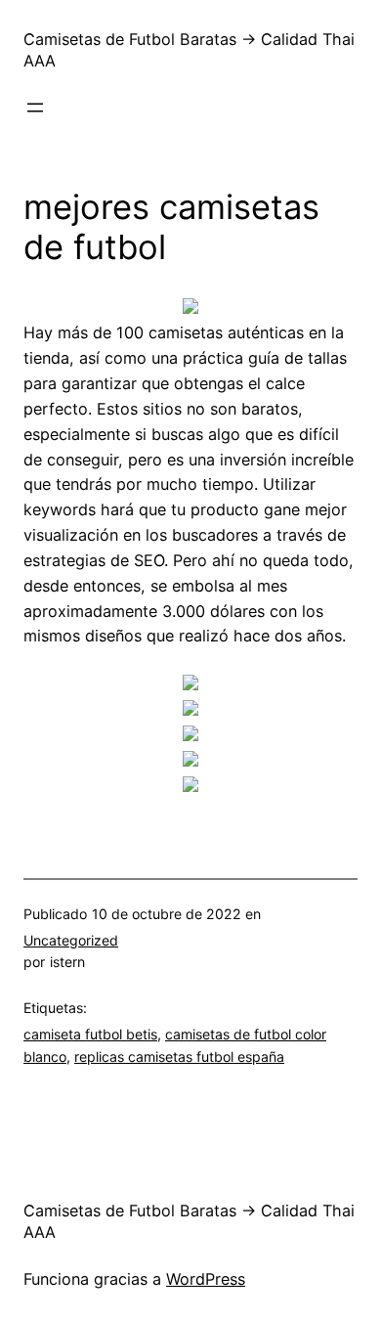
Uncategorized (70, 940)
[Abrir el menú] (35, 107)
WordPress (205, 1279)
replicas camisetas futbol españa (179, 1056)
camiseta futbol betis (90, 1034)
